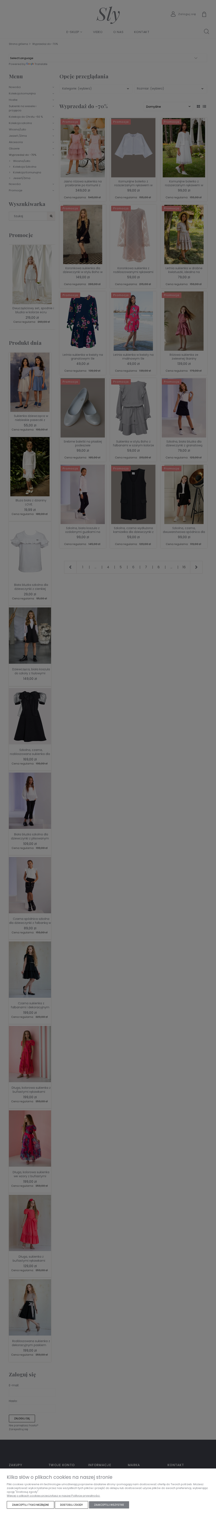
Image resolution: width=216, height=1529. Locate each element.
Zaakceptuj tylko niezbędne (30, 1505)
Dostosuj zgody (71, 1505)
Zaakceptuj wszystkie (109, 1505)
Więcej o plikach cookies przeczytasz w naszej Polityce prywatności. (53, 1496)
